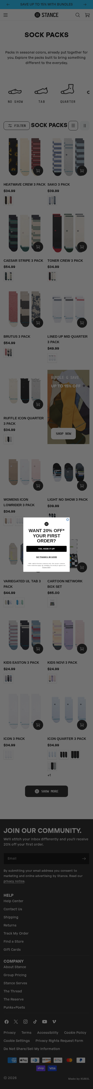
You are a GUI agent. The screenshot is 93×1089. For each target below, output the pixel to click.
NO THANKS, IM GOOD (46, 557)
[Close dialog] (68, 519)
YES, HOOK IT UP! (46, 549)
